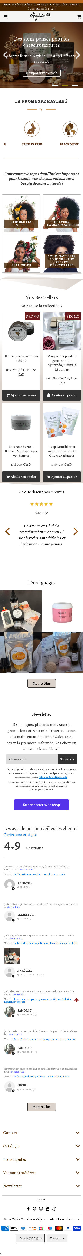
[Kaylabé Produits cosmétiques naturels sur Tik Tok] (54, 1210)
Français (55, 1238)
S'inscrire (67, 759)
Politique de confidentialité (53, 777)
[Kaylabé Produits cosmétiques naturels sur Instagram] (41, 1209)
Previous (5, 54)
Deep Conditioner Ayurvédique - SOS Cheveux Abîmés (62, 451)
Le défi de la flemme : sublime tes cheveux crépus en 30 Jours (46, 943)
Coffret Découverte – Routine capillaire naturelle (39, 874)
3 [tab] (75, 85)
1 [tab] (55, 85)
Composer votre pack (41, 73)
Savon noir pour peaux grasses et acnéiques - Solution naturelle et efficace (38, 1001)
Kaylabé (40, 1199)
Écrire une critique (20, 834)
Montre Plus (41, 683)
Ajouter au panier (64, 395)
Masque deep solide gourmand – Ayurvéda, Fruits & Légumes (61, 363)
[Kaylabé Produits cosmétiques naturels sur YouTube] (47, 1209)
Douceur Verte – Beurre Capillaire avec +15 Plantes (21, 451)
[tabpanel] (41, 55)
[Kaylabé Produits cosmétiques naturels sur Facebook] (29, 1209)
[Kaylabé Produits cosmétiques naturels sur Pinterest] (35, 1209)
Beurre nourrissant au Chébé (21, 358)
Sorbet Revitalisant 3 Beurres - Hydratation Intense (42, 1076)
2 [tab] (65, 85)
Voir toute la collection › (41, 305)
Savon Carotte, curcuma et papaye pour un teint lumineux (44, 1039)
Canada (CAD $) (28, 1238)
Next (78, 54)
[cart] (79, 16)
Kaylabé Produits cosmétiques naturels (33, 1219)
